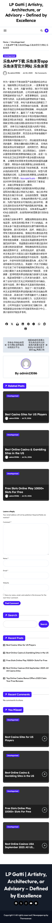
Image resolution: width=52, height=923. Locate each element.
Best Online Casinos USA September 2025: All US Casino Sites (27, 669)
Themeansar (25, 918)
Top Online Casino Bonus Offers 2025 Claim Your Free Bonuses (26, 679)
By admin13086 (14, 73)
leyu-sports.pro (28, 178)
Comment (7, 522)
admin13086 (28, 373)
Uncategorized (9, 56)
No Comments (41, 73)
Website (6, 583)
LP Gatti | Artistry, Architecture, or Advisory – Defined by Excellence (26, 12)
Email (5, 571)
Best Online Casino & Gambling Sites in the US (27, 652)
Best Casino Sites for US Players (26, 414)
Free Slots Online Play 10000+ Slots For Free (26, 660)
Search (12, 615)
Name (5, 558)
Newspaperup (39, 915)
